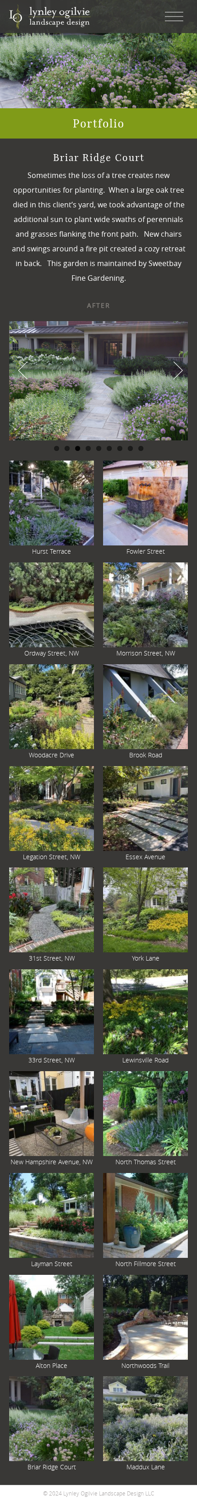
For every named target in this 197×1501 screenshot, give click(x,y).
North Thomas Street (145, 1161)
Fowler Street (145, 551)
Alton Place (51, 1365)
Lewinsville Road (145, 1060)
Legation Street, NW (51, 856)
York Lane (145, 958)
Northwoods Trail (145, 1365)
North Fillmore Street (145, 1263)
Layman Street (51, 1263)
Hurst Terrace (51, 551)
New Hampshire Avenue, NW (52, 1161)
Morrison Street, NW (145, 653)
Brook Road (145, 754)
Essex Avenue (145, 856)
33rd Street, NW (51, 1060)
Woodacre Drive (51, 754)
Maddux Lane (145, 1466)
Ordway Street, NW (51, 653)
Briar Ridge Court (51, 1466)
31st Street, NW (52, 958)
